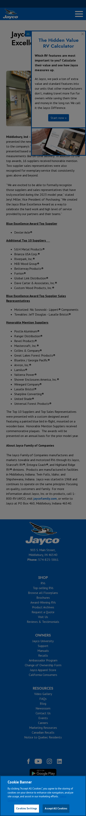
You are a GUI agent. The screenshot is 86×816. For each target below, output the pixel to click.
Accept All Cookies (56, 808)
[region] (43, 796)
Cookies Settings (26, 808)
